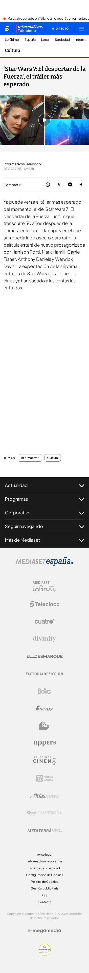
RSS (44, 895)
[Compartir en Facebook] (81, 184)
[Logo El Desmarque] (45, 656)
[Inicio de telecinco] (7, 28)
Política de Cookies (44, 882)
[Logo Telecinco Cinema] (44, 760)
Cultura (12, 50)
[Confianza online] (45, 954)
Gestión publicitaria (45, 888)
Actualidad (16, 485)
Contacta (44, 902)
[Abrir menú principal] (81, 28)
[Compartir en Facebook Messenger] (70, 184)
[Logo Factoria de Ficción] (44, 673)
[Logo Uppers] (44, 743)
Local (45, 39)
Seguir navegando (24, 526)
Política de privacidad (44, 868)
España (30, 39)
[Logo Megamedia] (47, 930)
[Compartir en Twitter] (59, 184)
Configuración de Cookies (44, 875)
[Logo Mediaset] (44, 564)
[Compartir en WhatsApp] (48, 184)
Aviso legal (44, 854)
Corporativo (18, 512)
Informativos (30, 457)
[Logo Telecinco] (44, 604)
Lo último (12, 39)
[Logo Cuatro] (44, 621)
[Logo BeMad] (44, 726)
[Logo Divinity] (44, 639)
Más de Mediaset (22, 540)
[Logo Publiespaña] (44, 813)
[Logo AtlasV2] (44, 795)
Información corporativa (44, 861)
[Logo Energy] (44, 708)
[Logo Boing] (44, 691)
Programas (16, 499)
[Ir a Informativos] (29, 28)
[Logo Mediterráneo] (44, 830)
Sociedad (62, 39)
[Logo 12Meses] (44, 778)
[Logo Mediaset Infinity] (44, 586)
